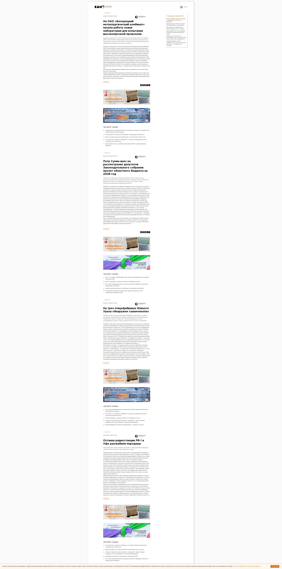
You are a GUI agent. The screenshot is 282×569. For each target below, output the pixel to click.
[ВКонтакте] (141, 85)
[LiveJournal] (149, 85)
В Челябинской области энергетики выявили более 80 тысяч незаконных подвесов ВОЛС (124, 291)
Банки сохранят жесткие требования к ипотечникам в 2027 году (125, 137)
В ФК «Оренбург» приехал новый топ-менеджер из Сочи (122, 281)
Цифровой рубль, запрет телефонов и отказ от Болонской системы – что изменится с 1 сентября (176, 43)
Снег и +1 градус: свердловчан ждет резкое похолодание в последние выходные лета (127, 278)
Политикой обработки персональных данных (246, 566)
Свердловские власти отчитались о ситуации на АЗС (121, 556)
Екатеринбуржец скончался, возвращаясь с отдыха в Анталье (124, 424)
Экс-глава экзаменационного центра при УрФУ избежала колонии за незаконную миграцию (126, 285)
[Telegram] (145, 85)
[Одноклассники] (143, 85)
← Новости (106, 432)
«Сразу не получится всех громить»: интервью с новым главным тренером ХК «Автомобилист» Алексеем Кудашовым (125, 421)
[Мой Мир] (147, 85)
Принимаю (275, 566)
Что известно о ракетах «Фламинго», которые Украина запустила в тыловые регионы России (126, 140)
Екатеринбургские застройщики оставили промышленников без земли (175, 32)
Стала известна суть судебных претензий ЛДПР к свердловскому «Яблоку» (125, 144)
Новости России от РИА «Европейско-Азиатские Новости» (100, 7)
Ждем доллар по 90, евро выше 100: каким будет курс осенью (124, 549)
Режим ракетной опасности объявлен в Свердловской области (124, 134)
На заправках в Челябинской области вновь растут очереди (175, 28)
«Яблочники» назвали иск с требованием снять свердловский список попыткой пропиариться (176, 38)
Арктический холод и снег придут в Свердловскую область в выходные (176, 20)
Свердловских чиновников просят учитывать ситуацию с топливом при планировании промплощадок (127, 131)
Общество (106, 362)
